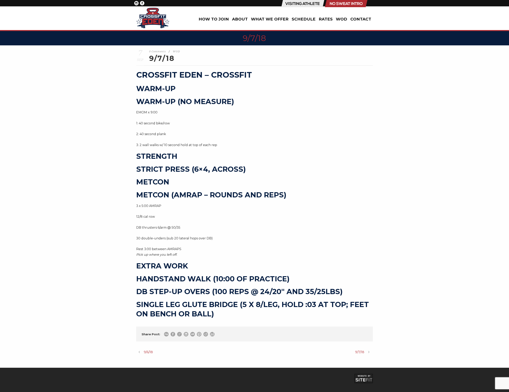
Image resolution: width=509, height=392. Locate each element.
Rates (326, 19)
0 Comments (157, 51)
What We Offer (269, 19)
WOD (341, 19)
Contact (360, 19)
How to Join (214, 19)
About (240, 19)
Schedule (304, 19)
